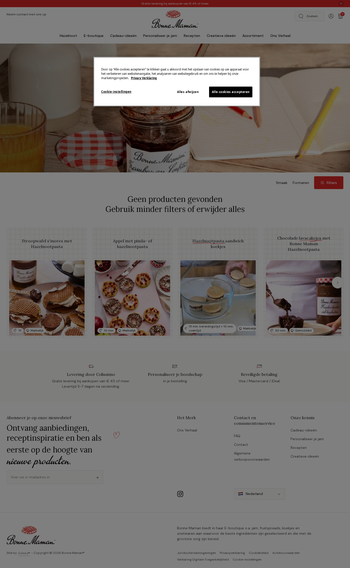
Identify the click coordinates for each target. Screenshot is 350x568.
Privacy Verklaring (144, 78)
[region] (177, 81)
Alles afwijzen (188, 92)
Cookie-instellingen (116, 92)
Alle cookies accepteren (231, 92)
